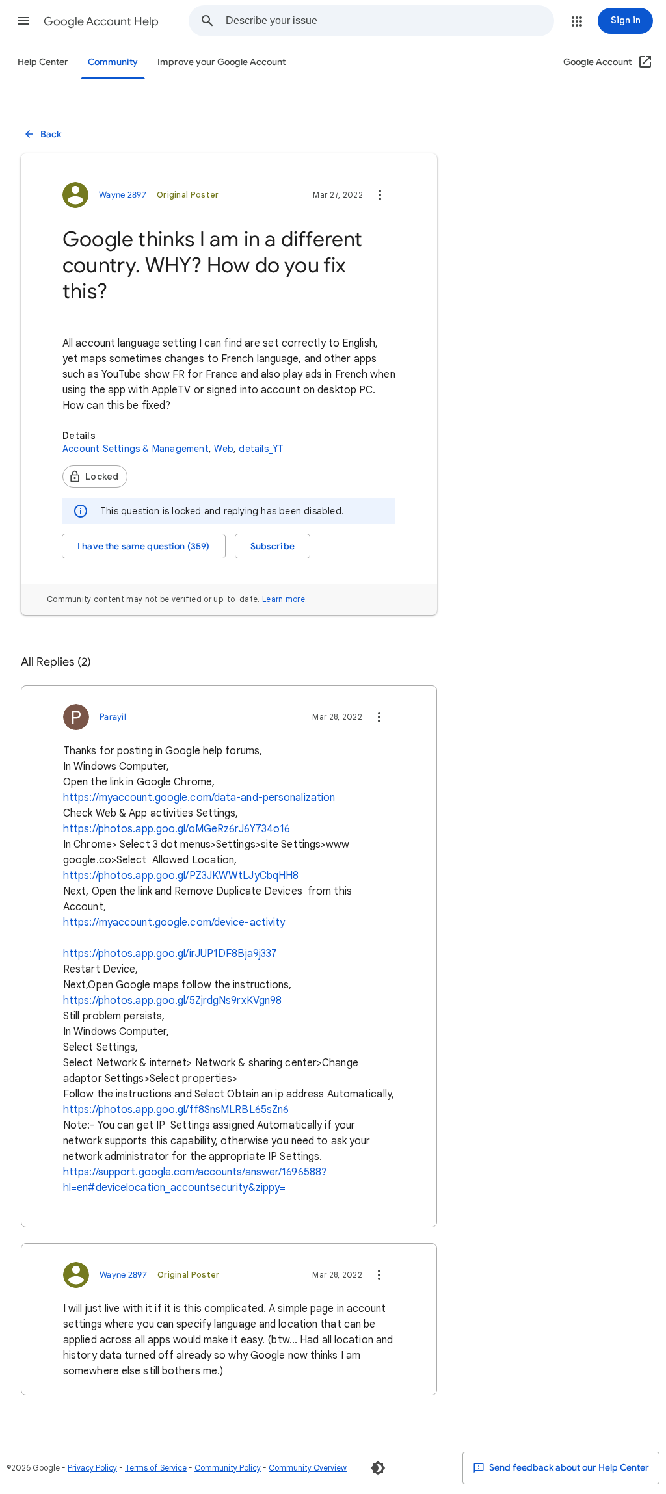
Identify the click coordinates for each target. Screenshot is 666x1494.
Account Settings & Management (135, 448)
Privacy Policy (92, 1468)
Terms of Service (156, 1468)
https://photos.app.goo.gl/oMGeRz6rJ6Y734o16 (176, 828)
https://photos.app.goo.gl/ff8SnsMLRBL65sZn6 (176, 1109)
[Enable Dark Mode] (377, 1468)
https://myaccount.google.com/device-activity (174, 922)
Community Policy (227, 1468)
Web (224, 448)
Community (113, 62)
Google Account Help (101, 21)
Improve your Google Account (221, 62)
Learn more (283, 599)
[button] (23, 20)
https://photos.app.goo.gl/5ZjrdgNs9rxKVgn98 (172, 1000)
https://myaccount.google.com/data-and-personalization (199, 797)
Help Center (43, 62)
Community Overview (308, 1468)
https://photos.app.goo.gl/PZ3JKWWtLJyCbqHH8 (181, 875)
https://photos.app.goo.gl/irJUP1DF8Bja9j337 (170, 953)
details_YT (261, 448)
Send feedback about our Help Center (568, 1467)
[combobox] (389, 21)
